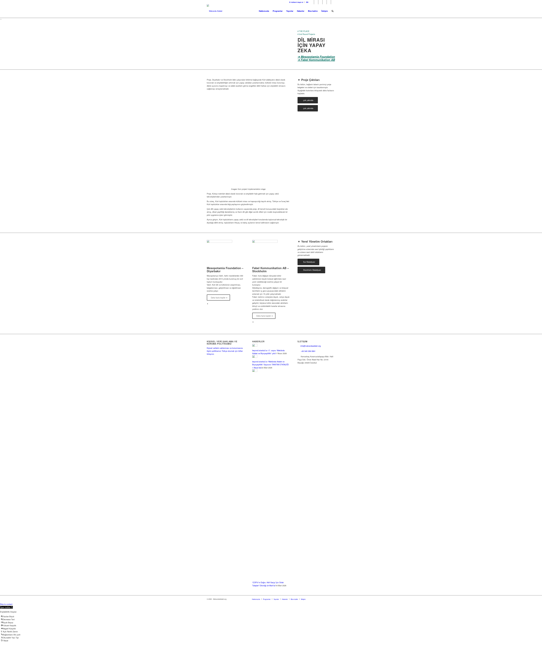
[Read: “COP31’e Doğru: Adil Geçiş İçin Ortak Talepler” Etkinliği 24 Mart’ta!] (254, 371)
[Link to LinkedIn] (325, 2)
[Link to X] (316, 2)
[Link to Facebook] (312, 2)
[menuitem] (296, 2)
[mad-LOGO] (214, 11)
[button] (6, 607)
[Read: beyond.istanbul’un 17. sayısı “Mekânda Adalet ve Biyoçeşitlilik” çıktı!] (254, 346)
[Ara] (332, 11)
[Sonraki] (283, 139)
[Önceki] (213, 139)
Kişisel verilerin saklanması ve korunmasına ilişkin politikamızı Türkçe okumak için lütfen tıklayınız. (225, 351)
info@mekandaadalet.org (310, 346)
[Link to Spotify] (333, 2)
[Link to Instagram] (320, 2)
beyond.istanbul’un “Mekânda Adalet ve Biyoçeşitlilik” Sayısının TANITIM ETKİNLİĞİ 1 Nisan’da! (270, 364)
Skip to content (6, 604)
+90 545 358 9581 (308, 351)
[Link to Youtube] (329, 2)
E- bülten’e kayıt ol (296, 2)
